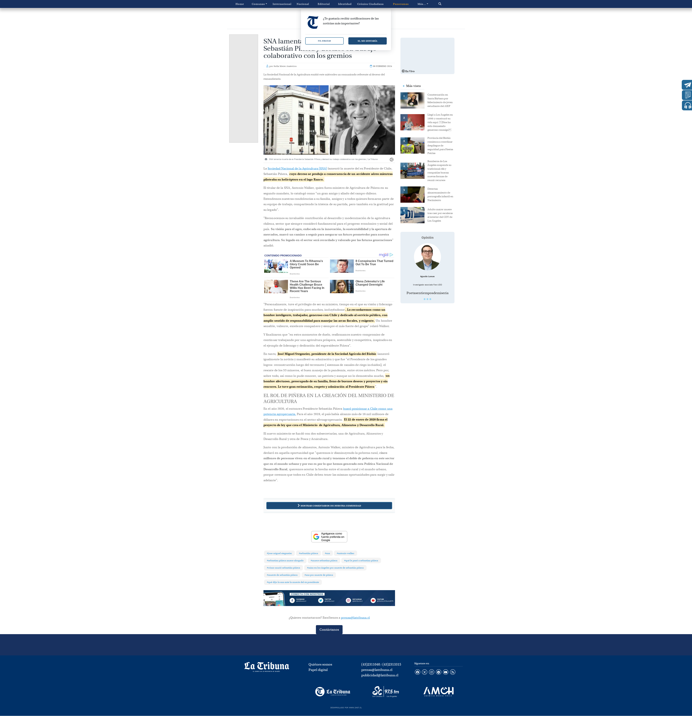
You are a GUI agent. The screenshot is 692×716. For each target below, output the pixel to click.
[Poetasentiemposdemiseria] (427, 256)
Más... (422, 4)
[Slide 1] (424, 299)
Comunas (258, 4)
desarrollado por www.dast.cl (346, 707)
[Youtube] (382, 601)
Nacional (303, 4)
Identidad (345, 4)
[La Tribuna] (333, 692)
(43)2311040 (370, 664)
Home (240, 4)
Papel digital (318, 670)
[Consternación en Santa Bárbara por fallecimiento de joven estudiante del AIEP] (413, 100)
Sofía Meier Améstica (285, 66)
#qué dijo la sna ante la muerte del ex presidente (293, 582)
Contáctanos (329, 629)
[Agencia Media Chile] (438, 692)
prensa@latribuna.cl (355, 618)
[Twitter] (329, 601)
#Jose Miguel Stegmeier (279, 553)
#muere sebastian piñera (324, 560)
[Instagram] (355, 601)
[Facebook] (303, 601)
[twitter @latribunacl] (424, 672)
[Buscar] (447, 4)
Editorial (324, 4)
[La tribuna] (266, 668)
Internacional (282, 4)
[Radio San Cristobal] (385, 692)
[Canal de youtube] (445, 672)
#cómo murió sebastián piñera (283, 567)
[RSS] (452, 672)
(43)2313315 (391, 664)
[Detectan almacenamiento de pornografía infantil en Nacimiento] (413, 194)
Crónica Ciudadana (370, 4)
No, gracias (324, 41)
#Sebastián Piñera (308, 553)
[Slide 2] (427, 299)
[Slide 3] (430, 299)
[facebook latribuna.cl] (417, 672)
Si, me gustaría (367, 40)
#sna (327, 553)
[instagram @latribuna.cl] (431, 672)
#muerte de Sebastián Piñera (282, 574)
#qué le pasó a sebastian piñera (361, 560)
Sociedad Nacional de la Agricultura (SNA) (297, 168)
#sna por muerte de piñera (319, 574)
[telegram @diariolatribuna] (438, 672)
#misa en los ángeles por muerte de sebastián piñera (335, 567)
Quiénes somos (320, 664)
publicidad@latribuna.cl (379, 675)
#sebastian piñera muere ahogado (285, 560)
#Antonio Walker (345, 553)
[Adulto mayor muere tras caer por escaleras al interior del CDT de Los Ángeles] (413, 214)
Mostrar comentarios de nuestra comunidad (331, 505)
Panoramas (401, 4)
